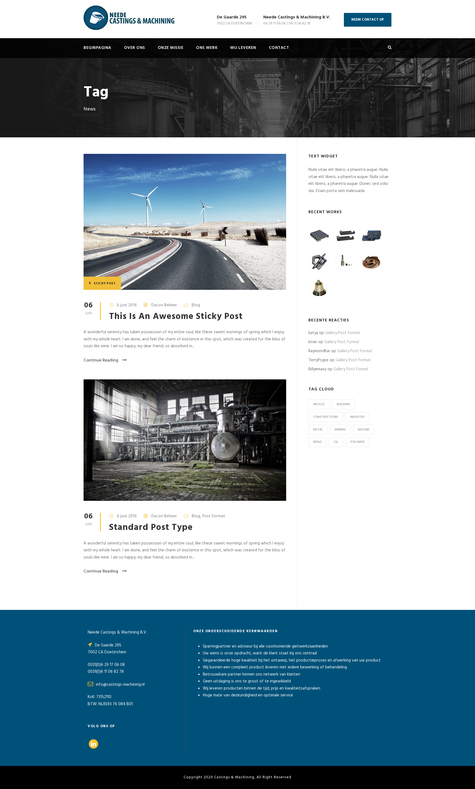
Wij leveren (243, 48)
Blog (196, 305)
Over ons (134, 48)
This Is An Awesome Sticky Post (176, 317)
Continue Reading (101, 360)
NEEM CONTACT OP (367, 20)
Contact (279, 48)
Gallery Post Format (342, 333)
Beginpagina (97, 48)
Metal (318, 429)
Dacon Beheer (164, 305)
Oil (336, 442)
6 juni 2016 (127, 305)
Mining (340, 429)
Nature (363, 429)
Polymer (357, 442)
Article (319, 404)
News (317, 442)
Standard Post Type (151, 528)
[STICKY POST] (185, 221)
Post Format (213, 516)
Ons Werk (206, 48)
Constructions (325, 417)
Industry (357, 417)
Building (343, 404)
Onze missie (171, 48)
